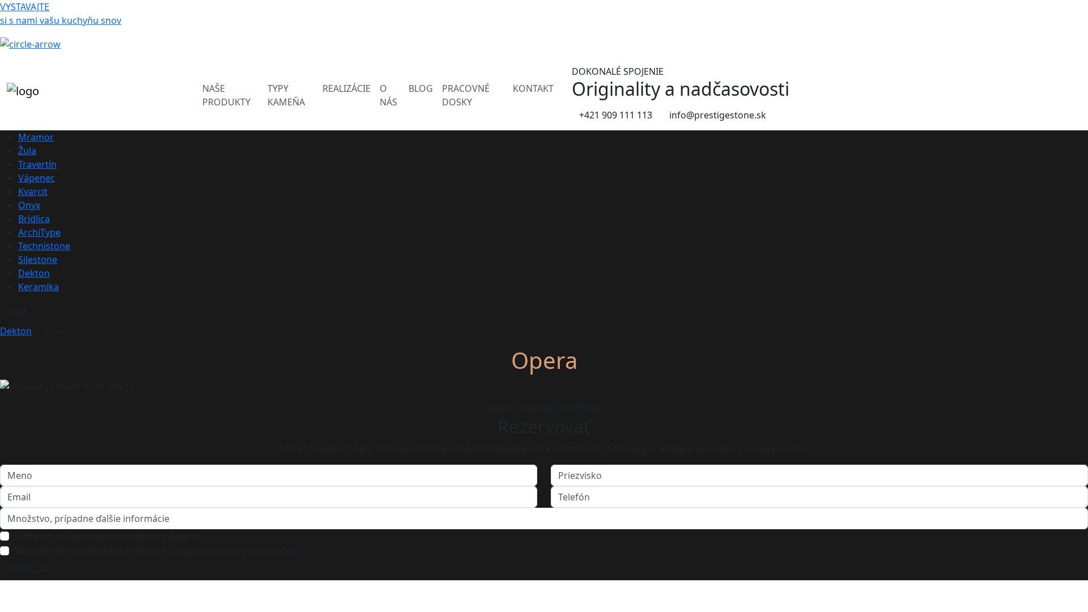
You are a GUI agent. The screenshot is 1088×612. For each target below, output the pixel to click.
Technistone (44, 246)
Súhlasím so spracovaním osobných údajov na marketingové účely (156, 551)
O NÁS (388, 95)
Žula (27, 150)
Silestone (37, 259)
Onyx (29, 205)
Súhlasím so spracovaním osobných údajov (106, 536)
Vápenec (36, 178)
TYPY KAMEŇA (286, 95)
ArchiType (39, 232)
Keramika (38, 286)
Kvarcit (33, 191)
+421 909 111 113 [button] (615, 115)
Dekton (34, 273)
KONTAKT (533, 88)
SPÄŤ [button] (17, 313)
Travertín (37, 164)
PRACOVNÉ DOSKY (466, 95)
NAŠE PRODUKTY (226, 95)
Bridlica (34, 218)
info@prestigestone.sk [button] (717, 115)
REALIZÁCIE (346, 88)
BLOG (421, 88)
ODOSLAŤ (28, 569)
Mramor (36, 137)
